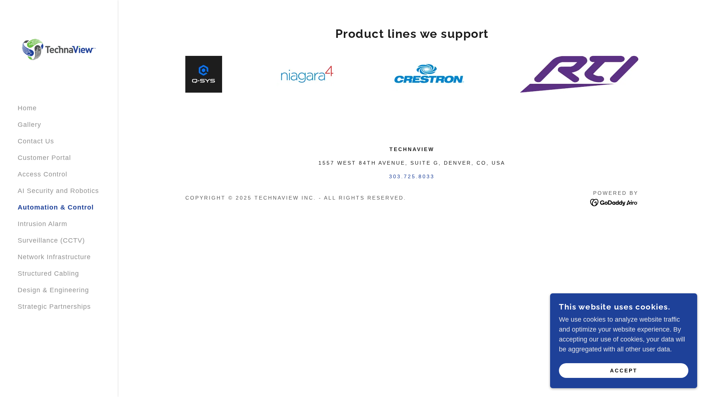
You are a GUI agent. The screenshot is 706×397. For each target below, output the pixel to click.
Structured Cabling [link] (48, 273)
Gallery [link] (29, 124)
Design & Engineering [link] (53, 290)
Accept (624, 370)
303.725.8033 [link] (412, 176)
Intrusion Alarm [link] (42, 224)
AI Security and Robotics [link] (58, 190)
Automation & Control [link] (56, 207)
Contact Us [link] (36, 141)
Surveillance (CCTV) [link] (51, 240)
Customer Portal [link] (44, 157)
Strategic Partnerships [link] (54, 306)
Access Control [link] (42, 174)
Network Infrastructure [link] (54, 257)
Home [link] (27, 108)
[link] (59, 49)
